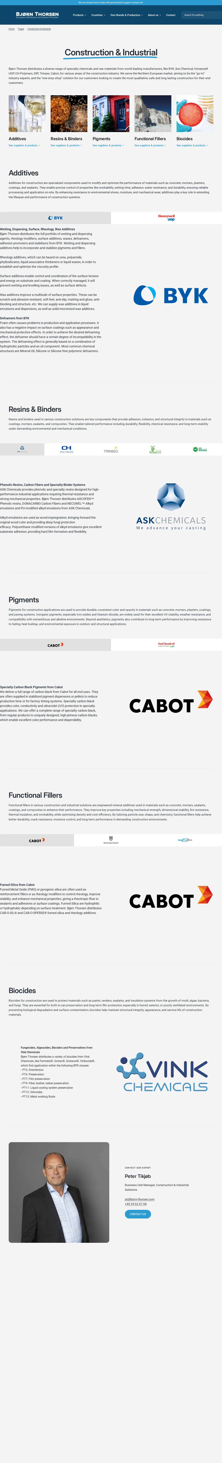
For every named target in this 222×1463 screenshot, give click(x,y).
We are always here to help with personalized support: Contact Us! (111, 2)
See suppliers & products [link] (23, 145)
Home (11, 29)
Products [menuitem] (78, 15)
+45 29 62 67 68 (136, 1204)
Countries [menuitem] (97, 15)
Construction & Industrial (39, 29)
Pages (21, 29)
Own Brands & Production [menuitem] (125, 15)
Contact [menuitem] (170, 15)
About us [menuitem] (153, 15)
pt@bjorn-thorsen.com (140, 1199)
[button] (138, 1214)
